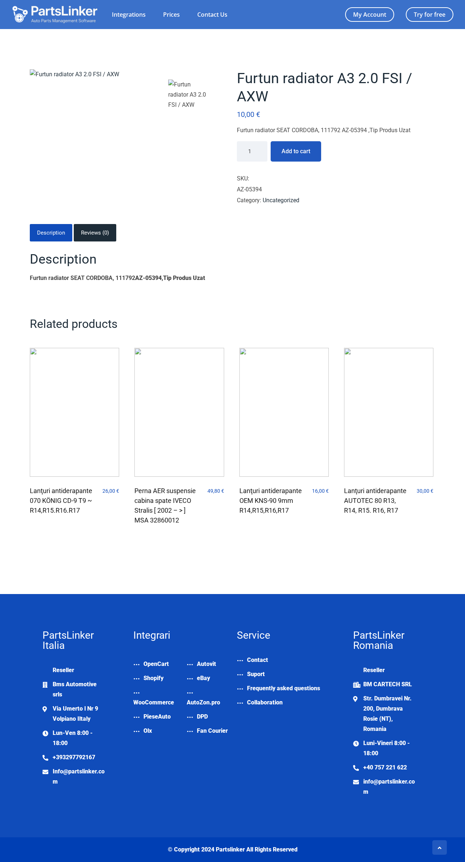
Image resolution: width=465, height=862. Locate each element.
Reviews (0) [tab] (95, 232)
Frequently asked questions (283, 688)
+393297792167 (74, 757)
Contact (257, 659)
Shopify (153, 678)
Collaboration (265, 702)
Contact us (212, 15)
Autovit (206, 663)
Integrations (129, 15)
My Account (369, 15)
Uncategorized (281, 200)
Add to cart (296, 151)
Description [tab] (51, 232)
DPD (202, 716)
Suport (256, 674)
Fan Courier (212, 730)
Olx (147, 730)
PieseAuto (157, 716)
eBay (203, 678)
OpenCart (156, 663)
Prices (171, 15)
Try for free (429, 15)
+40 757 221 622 (385, 767)
